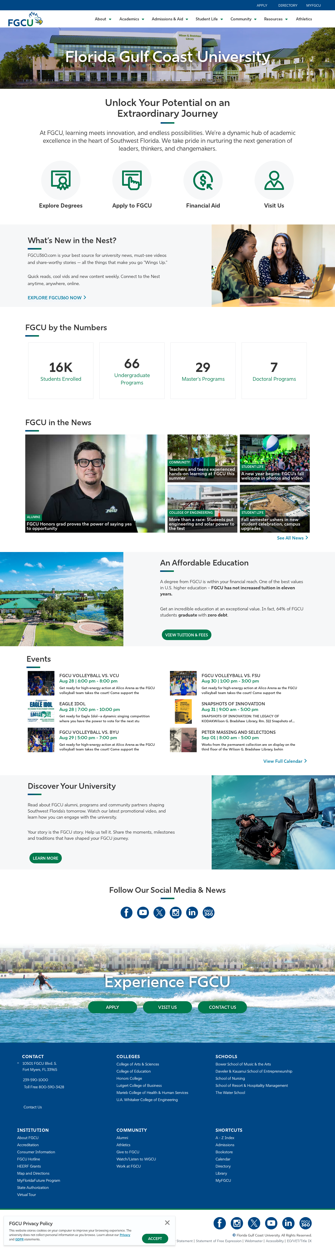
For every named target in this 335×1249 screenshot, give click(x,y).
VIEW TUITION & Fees (186, 635)
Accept (155, 1239)
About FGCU (28, 1138)
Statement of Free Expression (219, 1241)
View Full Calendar (282, 762)
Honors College (129, 1079)
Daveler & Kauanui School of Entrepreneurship (254, 1072)
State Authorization (33, 1188)
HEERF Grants (29, 1167)
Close (167, 1223)
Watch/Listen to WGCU (136, 1159)
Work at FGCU (128, 1167)
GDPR (19, 1239)
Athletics (304, 19)
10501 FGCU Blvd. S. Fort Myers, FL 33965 (40, 1067)
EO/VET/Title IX (299, 1241)
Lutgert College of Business (139, 1086)
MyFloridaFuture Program (38, 1181)
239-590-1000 (35, 1080)
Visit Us (167, 1008)
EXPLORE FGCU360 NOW (55, 298)
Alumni (122, 1138)
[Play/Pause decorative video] (325, 56)
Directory (287, 6)
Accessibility (275, 1241)
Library (221, 1174)
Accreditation (28, 1145)
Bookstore (224, 1152)
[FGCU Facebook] (127, 913)
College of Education (133, 1072)
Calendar (223, 1159)
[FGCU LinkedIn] (192, 913)
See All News (290, 538)
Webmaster (254, 1241)
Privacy (125, 1235)
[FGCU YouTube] (143, 913)
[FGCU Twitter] (159, 913)
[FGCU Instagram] (176, 913)
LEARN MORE (45, 859)
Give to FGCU (127, 1152)
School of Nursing (230, 1079)
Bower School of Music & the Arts (243, 1064)
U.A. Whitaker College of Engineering (147, 1100)
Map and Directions (33, 1174)
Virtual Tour (26, 1195)
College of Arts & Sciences (137, 1064)
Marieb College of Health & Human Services (152, 1093)
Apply (262, 6)
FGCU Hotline (28, 1159)
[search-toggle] (324, 18)
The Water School (230, 1093)
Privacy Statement (179, 1241)
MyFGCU (313, 6)
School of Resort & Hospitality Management (252, 1086)
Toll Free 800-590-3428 (44, 1087)
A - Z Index (225, 1138)
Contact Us (222, 1008)
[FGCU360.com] (208, 913)
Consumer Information (36, 1152)
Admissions (225, 1145)
